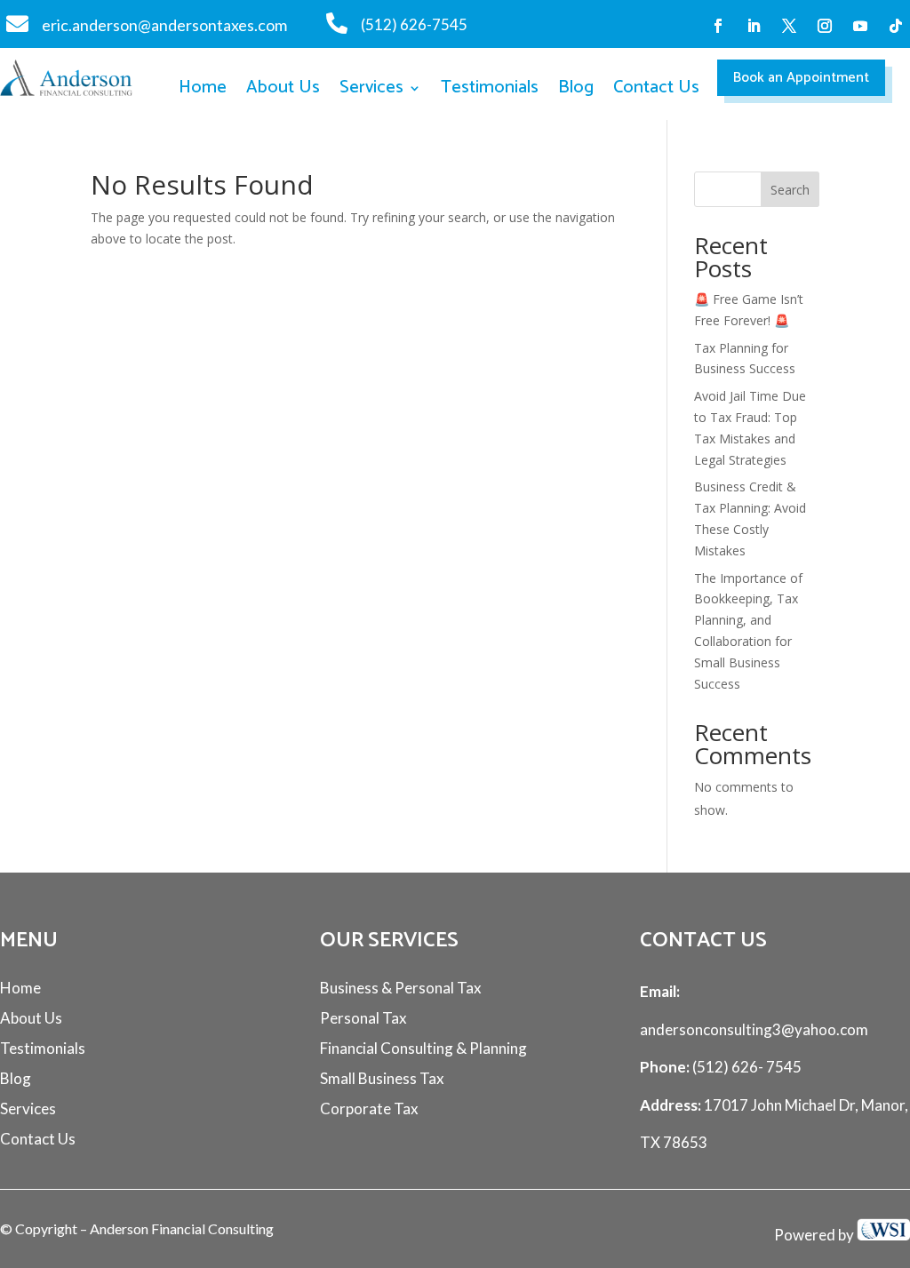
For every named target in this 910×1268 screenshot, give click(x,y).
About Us (283, 89)
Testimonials (490, 89)
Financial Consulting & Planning (423, 1048)
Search (790, 189)
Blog (576, 89)
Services (371, 89)
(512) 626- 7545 (746, 1066)
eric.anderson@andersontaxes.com (164, 25)
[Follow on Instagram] (824, 26)
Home (203, 89)
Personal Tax (363, 1018)
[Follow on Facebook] (718, 26)
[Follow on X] (789, 26)
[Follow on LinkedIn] (753, 26)
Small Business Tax (382, 1078)
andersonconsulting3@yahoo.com (754, 1029)
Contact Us (656, 89)
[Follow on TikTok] (896, 26)
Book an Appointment (801, 78)
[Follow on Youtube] (860, 26)
